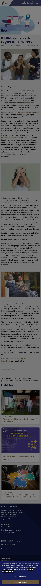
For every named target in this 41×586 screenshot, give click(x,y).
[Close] (38, 564)
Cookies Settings (20, 576)
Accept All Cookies (20, 582)
